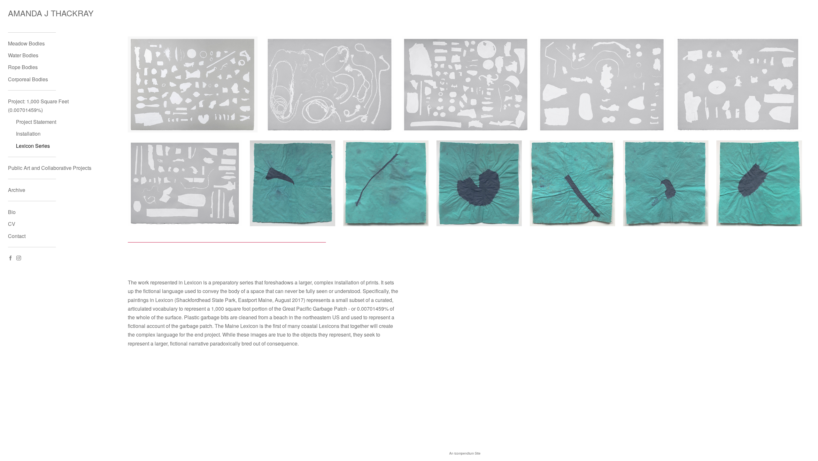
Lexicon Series (33, 145)
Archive (16, 190)
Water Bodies (23, 55)
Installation (28, 133)
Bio (12, 212)
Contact (17, 236)
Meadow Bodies (26, 43)
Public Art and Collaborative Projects (49, 167)
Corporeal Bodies (28, 79)
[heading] (24, 13)
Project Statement (36, 121)
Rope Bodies (23, 67)
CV (11, 223)
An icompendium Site (465, 453)
